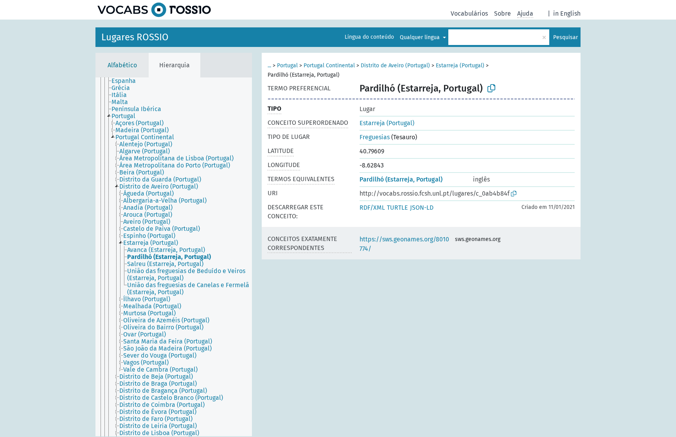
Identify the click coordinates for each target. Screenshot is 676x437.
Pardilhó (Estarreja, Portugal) (401, 179)
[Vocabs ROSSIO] (154, 10)
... (269, 65)
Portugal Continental (329, 65)
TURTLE (397, 207)
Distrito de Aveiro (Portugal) (395, 65)
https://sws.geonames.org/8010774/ (404, 244)
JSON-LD (421, 207)
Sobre (502, 13)
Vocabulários (469, 13)
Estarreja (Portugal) (460, 65)
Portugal (287, 65)
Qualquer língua (420, 37)
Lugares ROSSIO (135, 37)
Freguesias (375, 137)
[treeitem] (127, 81)
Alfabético (122, 65)
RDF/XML (372, 207)
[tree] (173, 256)
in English (567, 13)
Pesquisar (565, 37)
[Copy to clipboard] (491, 88)
